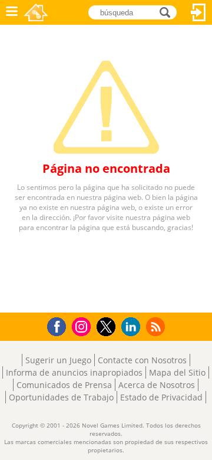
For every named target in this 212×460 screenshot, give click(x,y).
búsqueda (168, 11)
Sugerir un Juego (58, 360)
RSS (157, 326)
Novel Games (36, 12)
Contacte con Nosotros (142, 360)
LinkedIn (132, 327)
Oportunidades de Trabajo (61, 397)
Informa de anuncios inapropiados (74, 372)
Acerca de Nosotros (156, 384)
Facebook (60, 325)
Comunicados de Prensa (64, 384)
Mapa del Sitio (177, 372)
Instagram (83, 326)
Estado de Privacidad (161, 397)
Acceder (198, 12)
